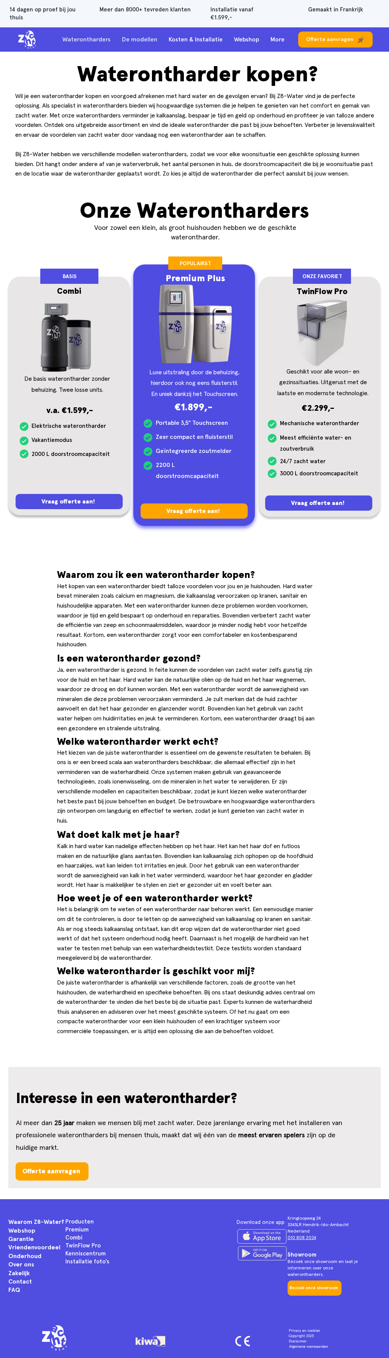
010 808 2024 (302, 1238)
